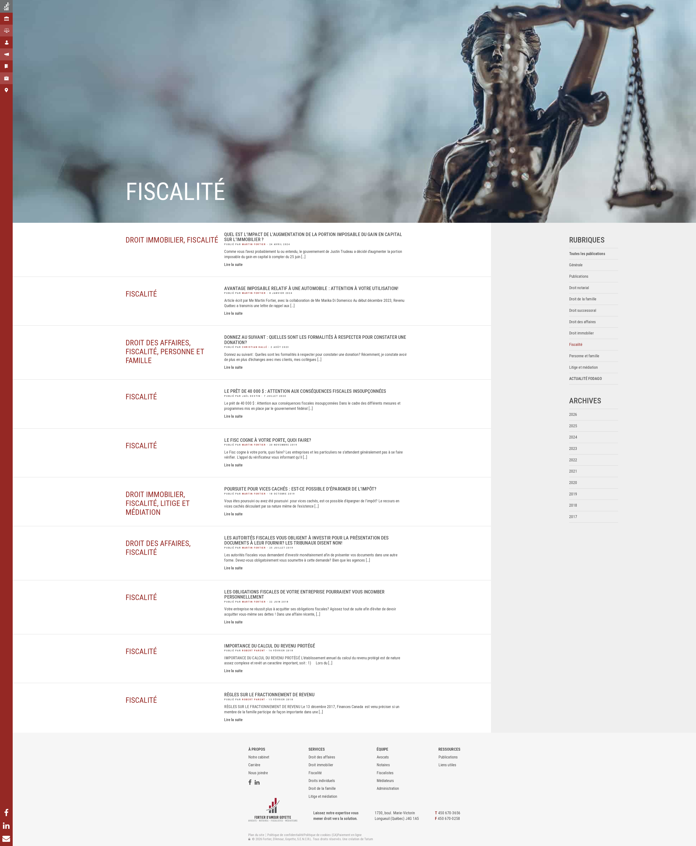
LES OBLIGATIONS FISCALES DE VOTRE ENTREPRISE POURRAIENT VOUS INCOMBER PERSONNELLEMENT (304, 594)
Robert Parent (253, 650)
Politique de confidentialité (285, 835)
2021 (573, 471)
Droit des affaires (582, 322)
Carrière (254, 765)
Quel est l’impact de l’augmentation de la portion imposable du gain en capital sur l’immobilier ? (313, 237)
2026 (573, 415)
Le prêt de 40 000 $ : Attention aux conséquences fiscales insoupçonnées (305, 391)
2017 (573, 517)
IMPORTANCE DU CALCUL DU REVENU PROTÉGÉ (269, 646)
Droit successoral (582, 311)
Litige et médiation (583, 367)
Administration (388, 788)
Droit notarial (579, 288)
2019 (573, 494)
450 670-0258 (449, 818)
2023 (573, 449)
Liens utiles (447, 765)
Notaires (383, 765)
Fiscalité (575, 345)
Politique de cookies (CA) (321, 835)
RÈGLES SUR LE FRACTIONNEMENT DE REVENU (269, 694)
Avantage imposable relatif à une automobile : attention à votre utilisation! (311, 288)
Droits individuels (321, 780)
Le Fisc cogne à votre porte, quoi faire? (267, 440)
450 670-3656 (449, 813)
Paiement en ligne (349, 835)
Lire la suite (233, 264)
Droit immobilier (581, 333)
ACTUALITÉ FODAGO (585, 379)
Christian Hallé (254, 347)
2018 (573, 505)
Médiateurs (385, 780)
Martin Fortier (254, 244)
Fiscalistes (385, 773)
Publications (579, 276)
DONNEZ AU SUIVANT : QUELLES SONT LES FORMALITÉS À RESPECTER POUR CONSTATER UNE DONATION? (315, 339)
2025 (573, 426)
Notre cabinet (258, 757)
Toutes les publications (587, 254)
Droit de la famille (582, 299)
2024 (573, 437)
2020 (573, 483)
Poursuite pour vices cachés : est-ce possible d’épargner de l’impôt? (300, 489)
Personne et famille (584, 356)
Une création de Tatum (357, 839)
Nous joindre (258, 773)
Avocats (383, 757)
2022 (573, 460)
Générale (576, 265)
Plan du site (256, 835)
